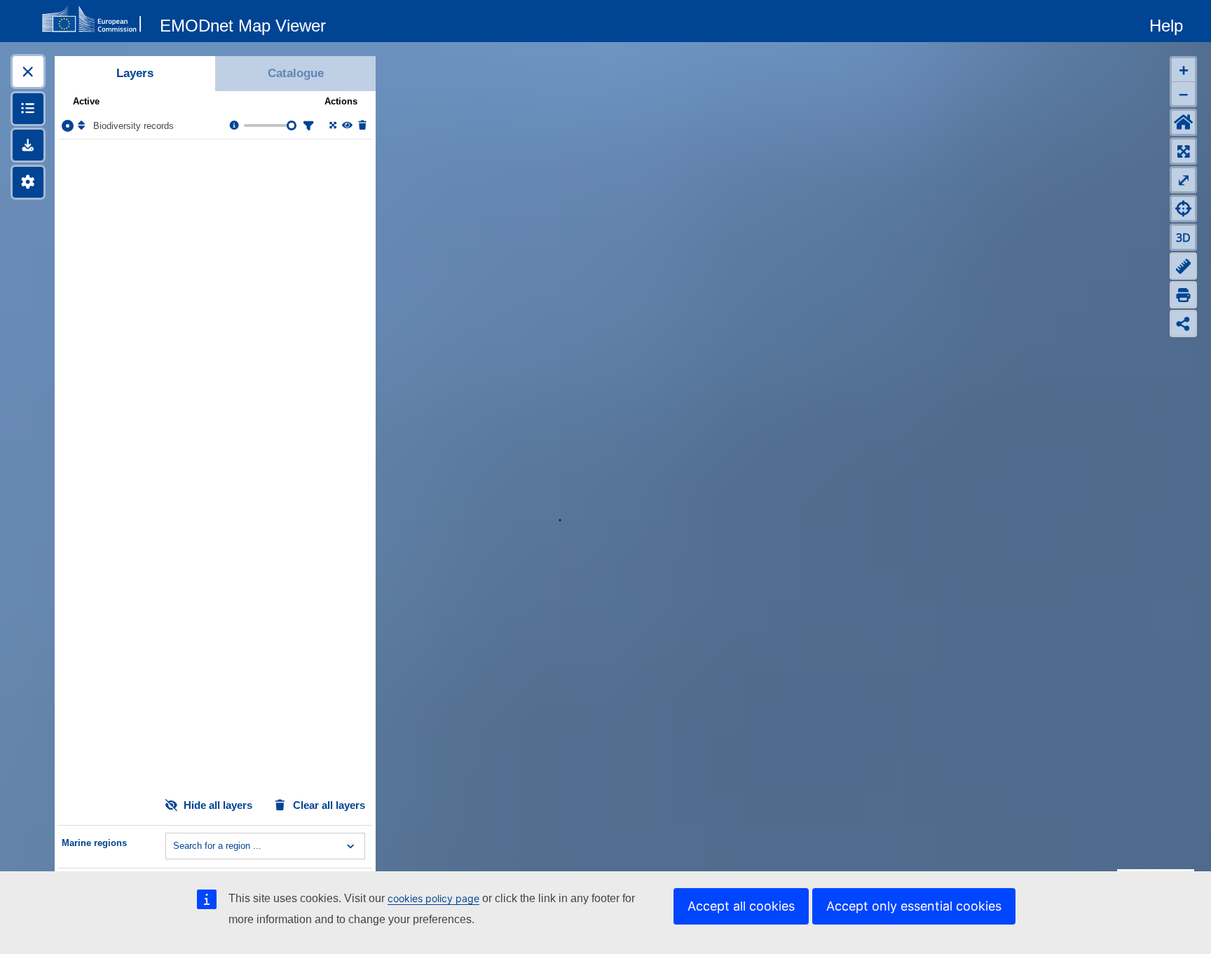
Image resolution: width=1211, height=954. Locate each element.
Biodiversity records (133, 126)
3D (1183, 237)
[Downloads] (28, 145)
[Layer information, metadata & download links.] (233, 125)
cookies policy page (433, 898)
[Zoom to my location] (1183, 208)
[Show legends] (28, 108)
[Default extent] (1183, 122)
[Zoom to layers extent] (1183, 151)
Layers (134, 73)
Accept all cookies (741, 906)
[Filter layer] (307, 125)
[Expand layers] (28, 71)
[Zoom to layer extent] (331, 125)
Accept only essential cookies (913, 906)
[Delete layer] (361, 125)
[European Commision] (94, 20)
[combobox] (174, 846)
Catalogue (296, 73)
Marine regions (94, 843)
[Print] (1183, 294)
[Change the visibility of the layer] (346, 125)
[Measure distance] (1183, 266)
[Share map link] (1183, 323)
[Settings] (28, 182)
